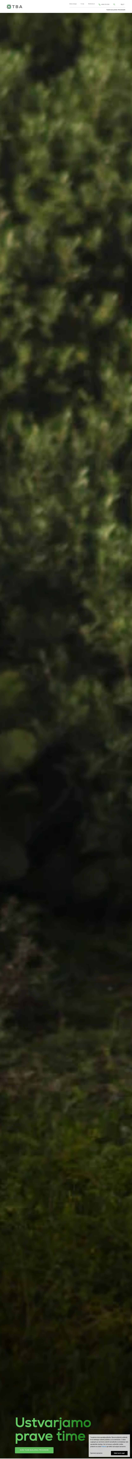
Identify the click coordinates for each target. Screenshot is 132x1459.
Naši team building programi (34, 1450)
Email (46, 153)
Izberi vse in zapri (119, 1453)
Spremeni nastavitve (96, 1453)
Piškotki (103, 1446)
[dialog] (109, 1445)
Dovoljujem (52, 161)
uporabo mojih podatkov (65, 161)
